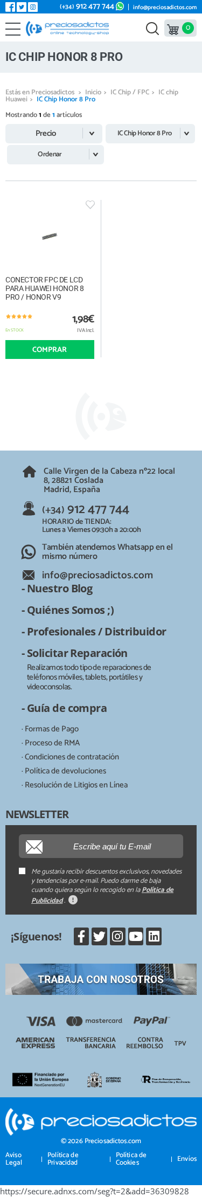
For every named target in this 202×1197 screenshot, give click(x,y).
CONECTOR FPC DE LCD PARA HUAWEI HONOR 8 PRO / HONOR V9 (44, 288)
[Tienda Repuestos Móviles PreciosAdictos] (70, 28)
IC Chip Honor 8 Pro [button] (144, 133)
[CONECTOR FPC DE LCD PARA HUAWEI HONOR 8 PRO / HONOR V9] (49, 236)
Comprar (49, 350)
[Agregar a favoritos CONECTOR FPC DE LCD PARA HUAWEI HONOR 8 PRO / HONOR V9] (90, 204)
